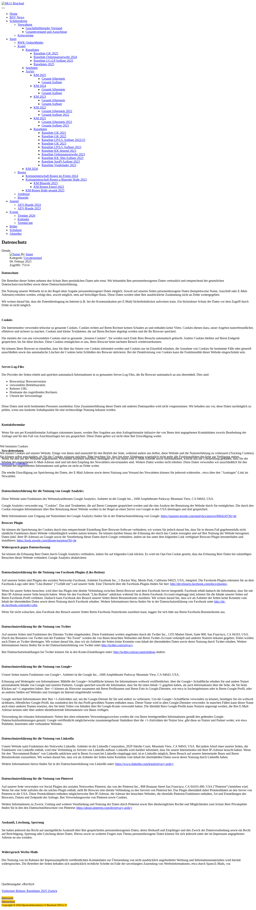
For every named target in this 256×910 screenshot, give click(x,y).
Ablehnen (21, 463)
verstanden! (7, 463)
